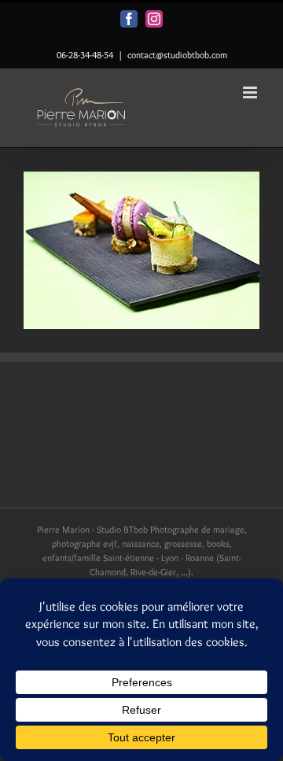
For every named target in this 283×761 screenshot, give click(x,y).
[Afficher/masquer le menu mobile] (251, 92)
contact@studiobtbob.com (177, 55)
